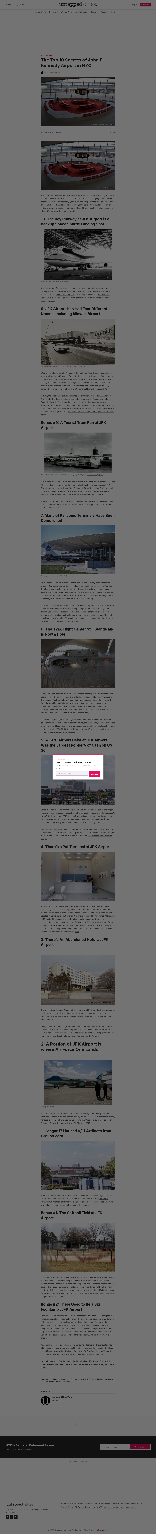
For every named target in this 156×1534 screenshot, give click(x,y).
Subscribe (94, 774)
